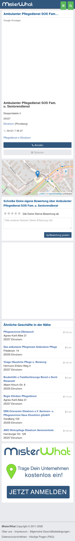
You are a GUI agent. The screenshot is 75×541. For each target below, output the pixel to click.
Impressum (21, 531)
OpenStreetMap (55, 193)
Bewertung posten (59, 235)
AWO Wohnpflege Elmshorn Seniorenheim (28, 430)
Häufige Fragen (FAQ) (41, 536)
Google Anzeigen (12, 20)
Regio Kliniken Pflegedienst (20, 396)
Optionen (38, 152)
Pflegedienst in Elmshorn (17, 137)
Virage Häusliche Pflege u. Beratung (24, 362)
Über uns (7, 531)
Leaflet (42, 193)
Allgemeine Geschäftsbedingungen (49, 531)
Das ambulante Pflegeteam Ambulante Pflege (30, 346)
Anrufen (38, 145)
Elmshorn (8, 123)
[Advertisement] (37, 60)
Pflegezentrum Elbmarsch (18, 331)
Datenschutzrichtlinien (14, 536)
